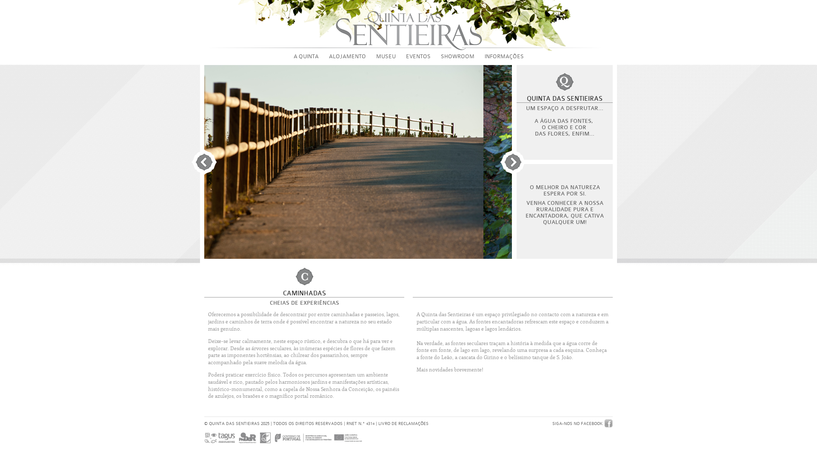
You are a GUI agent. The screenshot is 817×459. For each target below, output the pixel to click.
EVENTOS (418, 56)
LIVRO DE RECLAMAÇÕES (403, 423)
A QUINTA (306, 56)
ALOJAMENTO (347, 56)
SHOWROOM (457, 56)
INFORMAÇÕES (504, 56)
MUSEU (386, 56)
